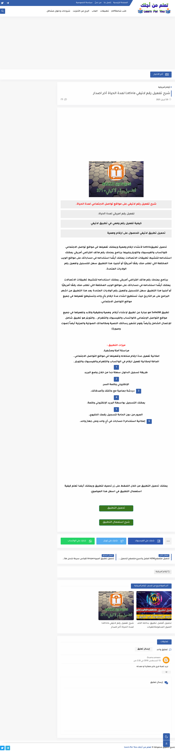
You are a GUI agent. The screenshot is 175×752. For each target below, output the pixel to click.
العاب (95, 11)
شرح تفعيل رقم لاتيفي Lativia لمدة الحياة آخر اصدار (118, 625)
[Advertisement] (87, 43)
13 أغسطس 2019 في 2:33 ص (146, 661)
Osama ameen (153, 658)
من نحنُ (98, 3)
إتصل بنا (107, 3)
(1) (62, 99)
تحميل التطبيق (116, 508)
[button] (145, 541)
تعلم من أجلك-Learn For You (137, 747)
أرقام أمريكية (164, 87)
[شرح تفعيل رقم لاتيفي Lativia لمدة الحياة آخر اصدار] (116, 605)
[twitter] (2, 3)
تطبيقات (104, 11)
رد (166, 672)
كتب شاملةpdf (118, 11)
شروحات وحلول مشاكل (58, 11)
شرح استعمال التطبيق (116, 522)
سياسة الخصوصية (84, 3)
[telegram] (7, 3)
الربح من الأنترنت (81, 11)
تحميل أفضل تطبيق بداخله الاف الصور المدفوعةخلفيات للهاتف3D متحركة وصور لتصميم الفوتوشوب (154, 625)
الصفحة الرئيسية (120, 3)
